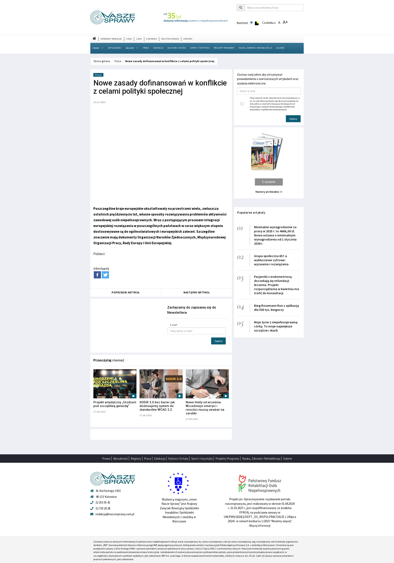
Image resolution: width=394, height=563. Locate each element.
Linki (139, 39)
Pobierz (99, 254)
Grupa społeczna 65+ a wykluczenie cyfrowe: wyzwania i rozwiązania (271, 260)
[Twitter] (105, 274)
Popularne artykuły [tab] (251, 212)
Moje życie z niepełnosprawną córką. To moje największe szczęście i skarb (275, 326)
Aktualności (114, 48)
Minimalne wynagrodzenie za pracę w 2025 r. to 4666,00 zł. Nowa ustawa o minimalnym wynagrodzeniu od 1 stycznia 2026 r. (275, 235)
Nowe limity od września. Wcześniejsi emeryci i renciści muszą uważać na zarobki (205, 407)
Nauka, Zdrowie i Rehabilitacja (255, 48)
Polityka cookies (170, 39)
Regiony (130, 48)
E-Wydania (151, 39)
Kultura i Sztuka (177, 48)
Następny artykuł (196, 292)
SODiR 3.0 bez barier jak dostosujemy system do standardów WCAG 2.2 (157, 405)
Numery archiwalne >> (268, 191)
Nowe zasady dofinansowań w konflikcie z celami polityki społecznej (169, 61)
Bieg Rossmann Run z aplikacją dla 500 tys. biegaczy (276, 307)
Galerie (280, 48)
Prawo (96, 48)
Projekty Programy (224, 48)
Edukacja (158, 48)
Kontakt (187, 39)
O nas (129, 39)
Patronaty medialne (111, 39)
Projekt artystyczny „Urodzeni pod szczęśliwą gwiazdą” (114, 404)
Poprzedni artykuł (126, 292)
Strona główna (102, 61)
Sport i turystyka (199, 48)
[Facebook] (97, 274)
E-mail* (174, 325)
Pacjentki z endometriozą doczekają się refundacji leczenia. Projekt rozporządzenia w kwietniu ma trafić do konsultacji (276, 285)
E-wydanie (268, 182)
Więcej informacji (259, 526)
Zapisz (218, 341)
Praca (146, 48)
